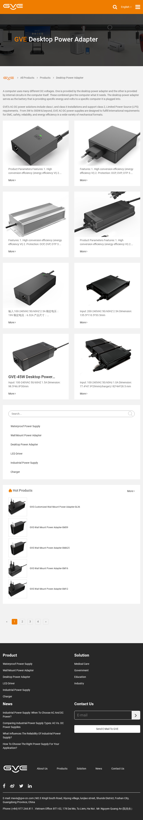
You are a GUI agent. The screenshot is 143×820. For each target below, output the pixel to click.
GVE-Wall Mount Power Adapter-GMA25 (50, 548)
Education (80, 676)
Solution (81, 768)
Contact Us (117, 768)
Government (81, 670)
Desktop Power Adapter (24, 444)
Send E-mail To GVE (107, 728)
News (99, 768)
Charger (15, 471)
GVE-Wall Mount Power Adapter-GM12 (49, 589)
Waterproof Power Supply (25, 426)
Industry (79, 683)
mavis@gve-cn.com (22, 798)
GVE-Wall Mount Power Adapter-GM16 (49, 568)
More (11, 180)
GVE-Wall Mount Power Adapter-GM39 (49, 527)
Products (45, 77)
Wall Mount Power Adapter (26, 435)
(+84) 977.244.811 (22, 808)
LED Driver (17, 453)
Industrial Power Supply (24, 462)
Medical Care (81, 663)
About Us (42, 768)
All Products (27, 77)
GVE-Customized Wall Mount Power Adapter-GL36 (55, 507)
